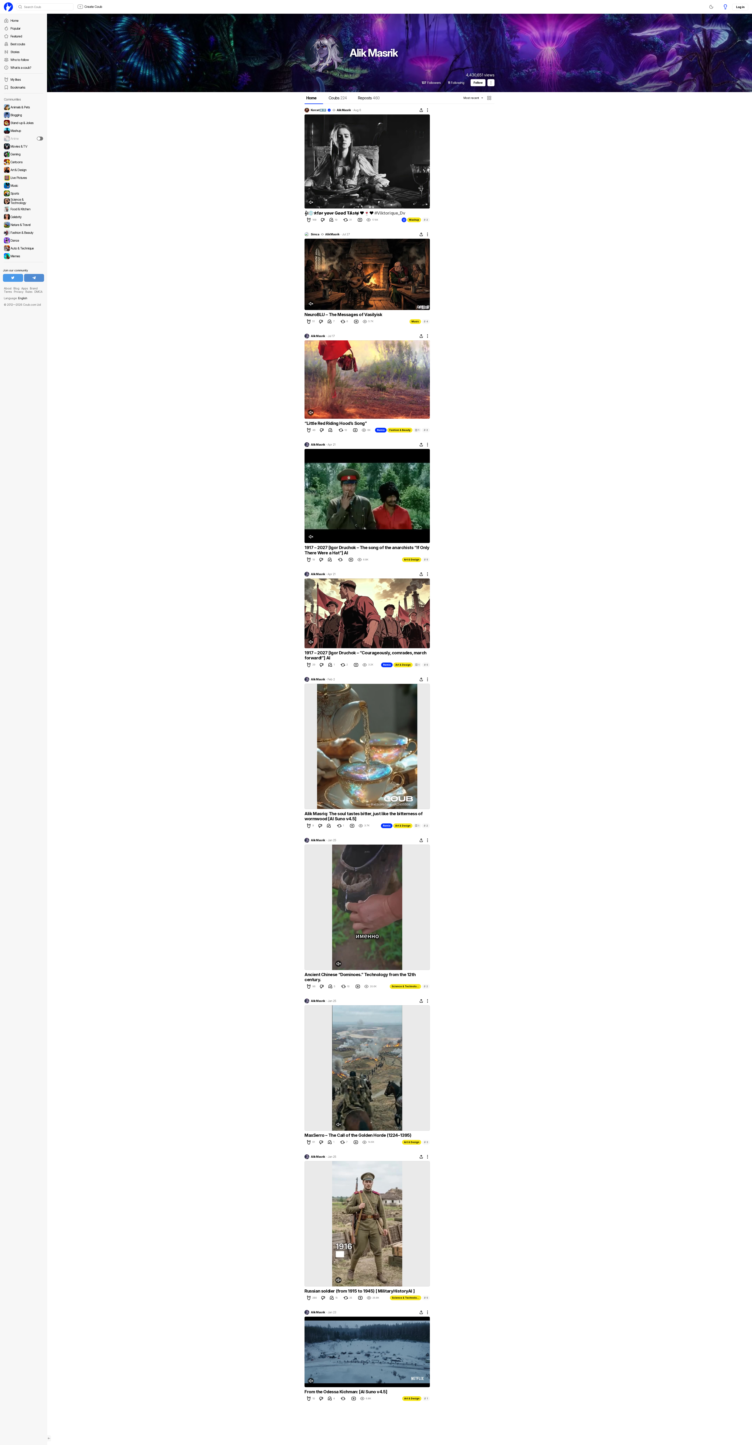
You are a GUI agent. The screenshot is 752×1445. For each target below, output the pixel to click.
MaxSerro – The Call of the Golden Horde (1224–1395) (358, 1135)
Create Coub (93, 7)
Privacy (19, 291)
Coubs (338, 98)
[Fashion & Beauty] (23, 233)
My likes (15, 80)
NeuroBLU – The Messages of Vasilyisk (343, 314)
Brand (34, 288)
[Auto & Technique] (23, 248)
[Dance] (23, 240)
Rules (29, 291)
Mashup (414, 219)
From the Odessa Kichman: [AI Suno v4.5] (346, 1391)
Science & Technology (405, 986)
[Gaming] (23, 154)
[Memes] (23, 256)
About (8, 288)
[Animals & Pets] (23, 107)
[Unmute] (311, 202)
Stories (15, 52)
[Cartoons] (23, 162)
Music (415, 321)
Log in (740, 7)
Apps (24, 288)
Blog (16, 288)
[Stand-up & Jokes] (23, 123)
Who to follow (19, 60)
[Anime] (23, 138)
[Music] (23, 185)
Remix (381, 430)
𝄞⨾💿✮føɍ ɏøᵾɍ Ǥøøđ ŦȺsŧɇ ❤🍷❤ (339, 213)
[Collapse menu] (49, 1438)
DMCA (38, 291)
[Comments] (331, 220)
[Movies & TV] (23, 146)
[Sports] (23, 193)
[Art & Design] (23, 170)
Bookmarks (17, 87)
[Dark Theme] (711, 7)
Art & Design (411, 559)
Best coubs (17, 44)
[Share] (421, 110)
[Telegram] (34, 278)
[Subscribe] (40, 139)
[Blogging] (23, 115)
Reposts (369, 98)
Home (14, 21)
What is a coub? (20, 68)
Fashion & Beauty (399, 430)
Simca (315, 234)
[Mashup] (23, 131)
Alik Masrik (344, 110)
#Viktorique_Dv (389, 213)
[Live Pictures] (23, 178)
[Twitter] (13, 278)
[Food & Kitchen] (23, 209)
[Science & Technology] (23, 201)
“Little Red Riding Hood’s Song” (336, 423)
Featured (16, 36)
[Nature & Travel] (23, 225)
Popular (15, 28)
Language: (15, 298)
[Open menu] (490, 82)
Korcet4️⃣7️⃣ (318, 110)
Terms (8, 291)
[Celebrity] (23, 217)
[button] (489, 98)
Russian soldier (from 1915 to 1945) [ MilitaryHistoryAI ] (360, 1291)
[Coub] (8, 6)
